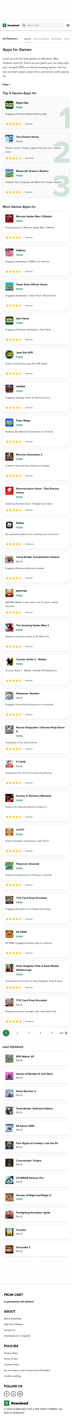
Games (27, 39)
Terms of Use (11, 1358)
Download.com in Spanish (17, 1335)
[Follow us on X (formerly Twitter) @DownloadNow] (13, 1393)
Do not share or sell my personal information (27, 1370)
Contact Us (9, 1330)
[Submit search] (24, 25)
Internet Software (41, 39)
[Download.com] (11, 25)
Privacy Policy (11, 1353)
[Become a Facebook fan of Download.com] (6, 1393)
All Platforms (10, 38)
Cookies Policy (11, 1364)
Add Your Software (13, 1324)
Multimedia (57, 39)
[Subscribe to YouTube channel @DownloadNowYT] (20, 1393)
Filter (6, 84)
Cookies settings (12, 1376)
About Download (12, 1318)
